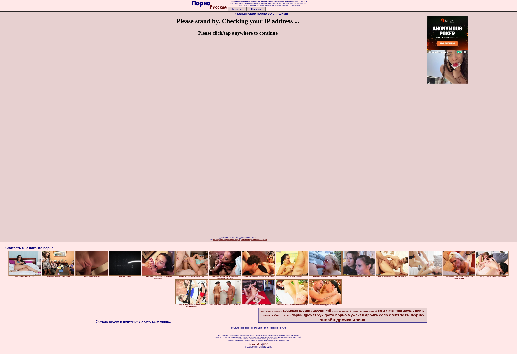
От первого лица (220, 240)
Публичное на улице (258, 240)
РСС (265, 344)
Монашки (245, 240)
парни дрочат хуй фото (313, 315)
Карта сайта (255, 344)
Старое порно (234, 240)
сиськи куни (386, 310)
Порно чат (256, 9)
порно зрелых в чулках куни (271, 311)
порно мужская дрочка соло (361, 315)
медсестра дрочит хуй (341, 311)
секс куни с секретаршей (364, 311)
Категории (237, 9)
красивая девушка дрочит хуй (307, 310)
